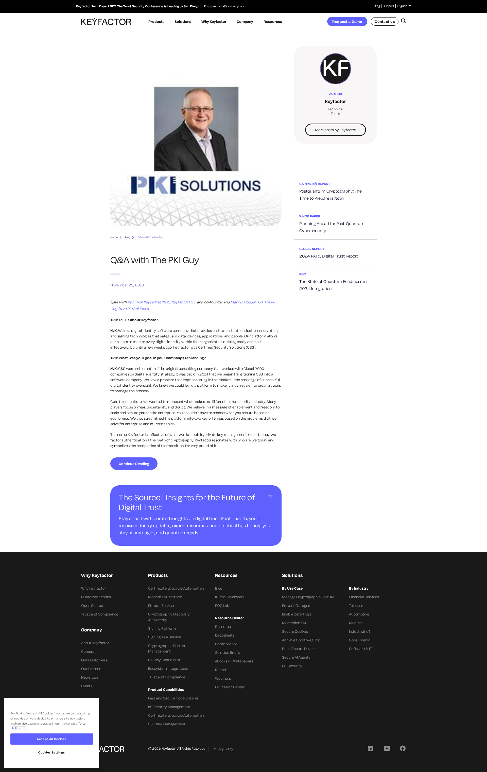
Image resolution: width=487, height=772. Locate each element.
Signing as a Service (164, 636)
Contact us (385, 21)
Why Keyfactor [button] (214, 21)
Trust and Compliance (99, 614)
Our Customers (94, 660)
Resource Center (229, 617)
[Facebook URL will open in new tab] (403, 748)
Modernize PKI (294, 622)
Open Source (92, 605)
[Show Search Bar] (403, 21)
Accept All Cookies (51, 739)
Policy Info (19, 728)
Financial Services (364, 596)
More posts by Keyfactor (335, 129)
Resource (223, 626)
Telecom (356, 605)
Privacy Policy (223, 749)
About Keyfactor (95, 642)
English (402, 6)
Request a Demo (347, 21)
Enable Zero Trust (296, 614)
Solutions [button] (183, 21)
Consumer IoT (360, 640)
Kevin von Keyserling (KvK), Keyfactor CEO (161, 302)
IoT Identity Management (169, 706)
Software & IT (360, 648)
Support (388, 6)
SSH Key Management (166, 724)
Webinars (223, 678)
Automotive (359, 614)
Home (114, 237)
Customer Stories (96, 596)
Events (86, 685)
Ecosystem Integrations (168, 668)
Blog (377, 6)
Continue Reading (134, 463)
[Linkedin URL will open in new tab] (370, 748)
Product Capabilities (166, 689)
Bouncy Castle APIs (164, 659)
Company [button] (245, 21)
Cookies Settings (51, 752)
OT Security (292, 665)
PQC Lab (222, 605)
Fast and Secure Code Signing (173, 698)
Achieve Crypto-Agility (301, 640)
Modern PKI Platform (165, 596)
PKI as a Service (161, 605)
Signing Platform (162, 628)
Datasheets (224, 635)
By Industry (359, 588)
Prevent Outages (296, 605)
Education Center (230, 686)
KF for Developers (229, 596)
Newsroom (90, 677)
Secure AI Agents (296, 657)
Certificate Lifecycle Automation (176, 588)
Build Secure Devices (299, 648)
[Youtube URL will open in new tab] (387, 748)
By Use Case (292, 588)
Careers (87, 651)
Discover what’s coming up (223, 6)
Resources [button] (273, 21)
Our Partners (91, 668)
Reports (221, 669)
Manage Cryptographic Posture (308, 596)
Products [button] (156, 21)
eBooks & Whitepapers (234, 661)
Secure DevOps (295, 631)
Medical (355, 622)
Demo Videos (226, 643)
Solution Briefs (227, 652)
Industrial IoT (359, 631)
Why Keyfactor (93, 588)
